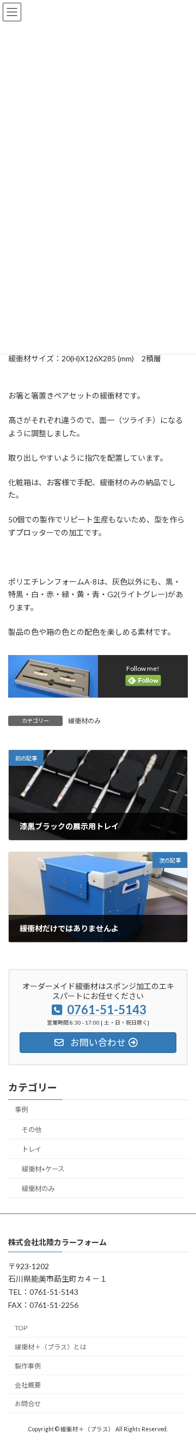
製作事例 (28, 1366)
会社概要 (28, 1385)
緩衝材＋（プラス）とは (51, 1347)
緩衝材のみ (84, 721)
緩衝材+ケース (43, 1169)
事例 (21, 1109)
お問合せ (28, 1404)
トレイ (31, 1149)
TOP (21, 1328)
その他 (31, 1130)
